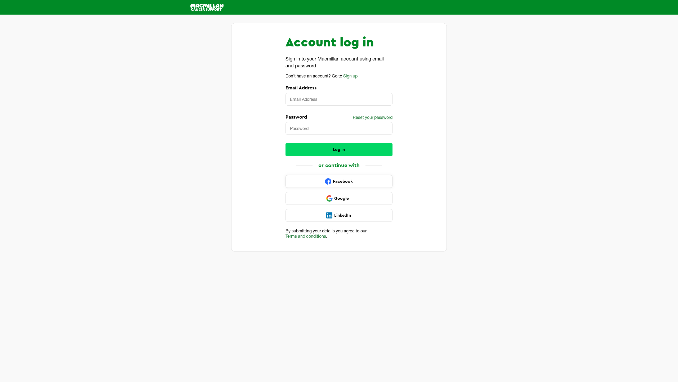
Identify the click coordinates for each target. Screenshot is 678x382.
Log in (339, 149)
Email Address (301, 87)
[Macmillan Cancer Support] (207, 7)
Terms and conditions (306, 235)
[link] (339, 181)
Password (296, 117)
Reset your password (372, 117)
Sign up (350, 75)
